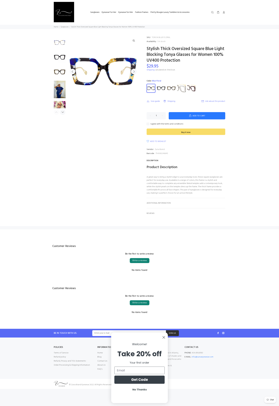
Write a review (139, 260)
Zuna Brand (160, 149)
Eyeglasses (65, 26)
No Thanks (139, 389)
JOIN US (172, 333)
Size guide (155, 101)
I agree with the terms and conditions (166, 124)
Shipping (150, 70)
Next (134, 71)
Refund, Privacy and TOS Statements (70, 361)
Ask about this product (215, 101)
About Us (101, 365)
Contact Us (102, 361)
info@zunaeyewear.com (202, 357)
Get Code (139, 379)
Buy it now (186, 132)
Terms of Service (61, 353)
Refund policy (60, 357)
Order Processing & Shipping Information (72, 365)
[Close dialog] (164, 337)
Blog (99, 357)
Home (56, 26)
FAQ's (99, 369)
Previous (72, 71)
